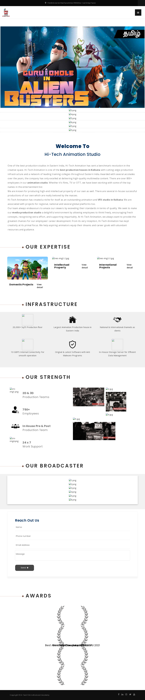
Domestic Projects (21, 284)
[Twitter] (130, 694)
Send (24, 567)
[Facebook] (118, 694)
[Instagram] (126, 694)
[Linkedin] (122, 694)
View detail (40, 286)
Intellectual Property (61, 266)
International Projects (108, 266)
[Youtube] (134, 694)
